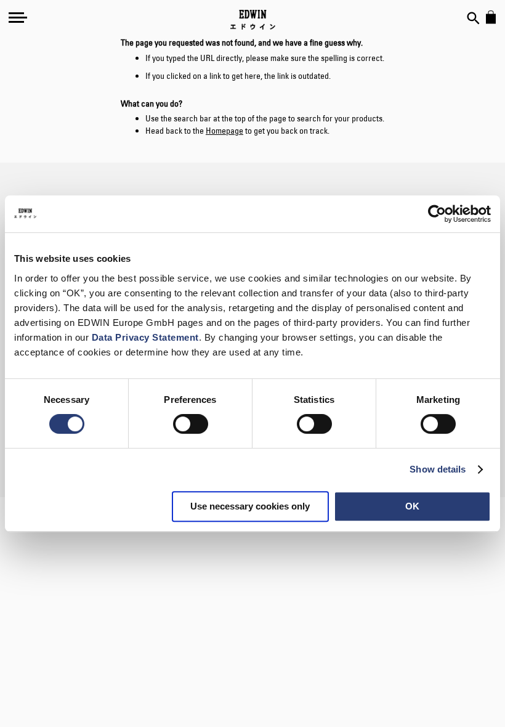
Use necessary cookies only (250, 506)
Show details (438, 469)
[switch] (190, 425)
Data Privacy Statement (145, 337)
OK (412, 506)
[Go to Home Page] (252, 20)
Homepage (224, 130)
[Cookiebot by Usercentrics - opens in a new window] (437, 214)
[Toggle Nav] (18, 17)
